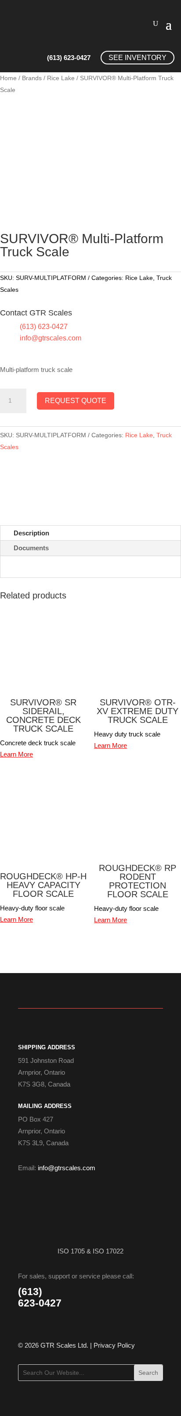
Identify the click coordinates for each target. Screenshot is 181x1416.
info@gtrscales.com (50, 338)
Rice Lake (61, 78)
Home (8, 78)
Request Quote (75, 400)
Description (31, 533)
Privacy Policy (114, 1345)
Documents (31, 548)
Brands (32, 78)
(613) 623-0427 (68, 57)
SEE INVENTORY (138, 57)
